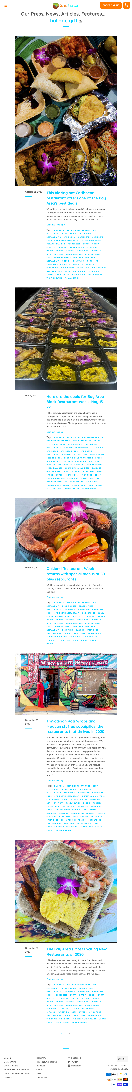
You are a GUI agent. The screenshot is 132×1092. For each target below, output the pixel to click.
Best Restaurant (82, 441)
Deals (39, 1073)
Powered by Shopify (118, 1069)
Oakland (78, 257)
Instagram (41, 1058)
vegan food (78, 275)
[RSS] (80, 21)
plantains (79, 261)
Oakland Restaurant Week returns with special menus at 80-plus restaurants (76, 573)
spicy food (83, 268)
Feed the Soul (54, 458)
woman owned (72, 278)
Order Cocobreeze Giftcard (17, 1073)
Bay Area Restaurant (78, 230)
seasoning (52, 268)
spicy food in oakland (59, 633)
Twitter (39, 1070)
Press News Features (46, 1062)
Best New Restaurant (78, 786)
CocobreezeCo (121, 1065)
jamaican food (74, 254)
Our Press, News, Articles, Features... (63, 14)
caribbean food (69, 451)
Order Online (111, 5)
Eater (75, 998)
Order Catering (11, 1066)
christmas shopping (93, 796)
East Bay (63, 247)
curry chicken (55, 616)
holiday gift (53, 461)
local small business (59, 257)
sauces (90, 264)
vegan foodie (95, 275)
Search (7, 1058)
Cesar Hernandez (91, 241)
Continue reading (55, 225)
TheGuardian (84, 823)
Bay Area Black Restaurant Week (85, 437)
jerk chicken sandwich (71, 465)
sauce (50, 475)
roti (89, 261)
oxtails (66, 261)
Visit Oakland (54, 278)
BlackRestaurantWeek (76, 448)
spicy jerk (64, 271)
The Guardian (54, 823)
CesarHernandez (56, 244)
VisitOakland (72, 489)
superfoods (79, 271)
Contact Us (41, 1077)
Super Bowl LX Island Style (17, 1070)
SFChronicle (68, 268)
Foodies (70, 251)
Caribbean (84, 237)
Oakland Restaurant (58, 471)
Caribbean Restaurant (67, 241)
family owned (97, 454)
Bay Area (59, 230)
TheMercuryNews (74, 482)
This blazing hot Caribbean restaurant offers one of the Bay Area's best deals (76, 197)
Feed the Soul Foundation (78, 458)
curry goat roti (74, 616)
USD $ (121, 1059)
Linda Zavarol (54, 468)
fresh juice (83, 251)
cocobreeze (74, 244)
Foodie (59, 251)
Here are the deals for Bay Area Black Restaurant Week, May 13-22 (75, 401)
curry (86, 244)
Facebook (40, 1066)
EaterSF (85, 998)
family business (79, 247)
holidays (59, 254)
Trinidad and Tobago (58, 275)
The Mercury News (57, 637)
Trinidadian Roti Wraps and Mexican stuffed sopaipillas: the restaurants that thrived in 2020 (75, 726)
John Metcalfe (94, 465)
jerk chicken (92, 254)
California (70, 237)
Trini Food (94, 271)
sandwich (78, 264)
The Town (69, 823)
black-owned (69, 234)
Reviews (8, 1077)
